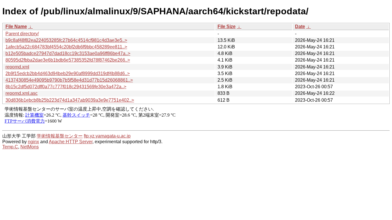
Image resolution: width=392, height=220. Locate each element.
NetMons (29, 146)
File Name (16, 26)
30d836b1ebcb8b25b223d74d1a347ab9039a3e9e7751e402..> (69, 100)
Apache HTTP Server (70, 141)
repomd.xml (17, 66)
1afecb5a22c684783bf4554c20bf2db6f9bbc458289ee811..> (66, 46)
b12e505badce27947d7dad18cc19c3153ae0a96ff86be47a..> (67, 53)
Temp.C (10, 146)
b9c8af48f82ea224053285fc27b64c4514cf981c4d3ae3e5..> (66, 40)
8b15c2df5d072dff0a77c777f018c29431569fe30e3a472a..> (65, 86)
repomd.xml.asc (21, 93)
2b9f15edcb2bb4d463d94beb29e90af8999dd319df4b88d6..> (67, 73)
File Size (227, 26)
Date (300, 26)
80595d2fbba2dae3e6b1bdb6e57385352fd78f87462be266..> (67, 60)
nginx (33, 141)
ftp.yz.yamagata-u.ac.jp (107, 135)
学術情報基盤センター (60, 135)
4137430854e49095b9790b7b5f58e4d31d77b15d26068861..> (69, 80)
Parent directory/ (22, 33)
